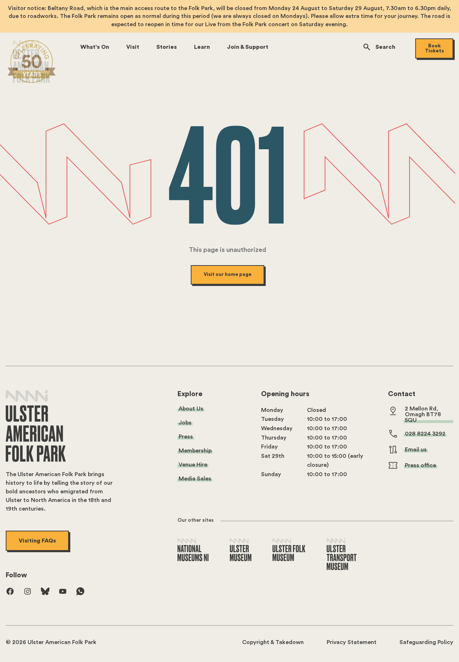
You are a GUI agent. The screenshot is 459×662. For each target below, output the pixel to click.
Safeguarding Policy (426, 642)
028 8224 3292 (425, 434)
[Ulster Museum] (240, 550)
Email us (416, 449)
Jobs (185, 423)
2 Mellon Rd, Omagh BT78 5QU (423, 414)
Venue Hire (193, 465)
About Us (191, 409)
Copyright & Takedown (273, 642)
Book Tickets (434, 48)
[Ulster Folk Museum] (289, 550)
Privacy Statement (352, 642)
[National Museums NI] (193, 550)
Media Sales (195, 479)
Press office (420, 465)
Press (186, 437)
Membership (195, 451)
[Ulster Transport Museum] (342, 554)
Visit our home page (227, 274)
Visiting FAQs (37, 541)
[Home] (31, 61)
